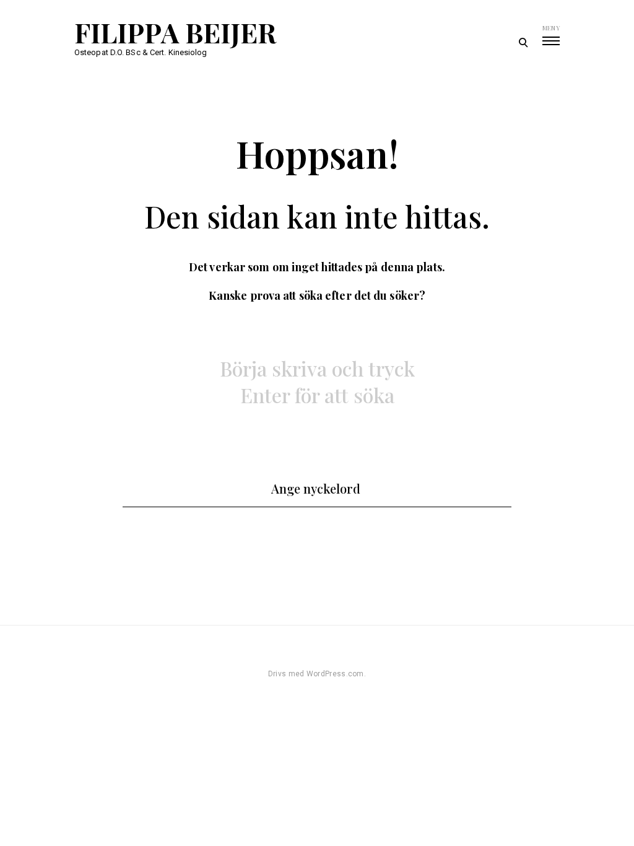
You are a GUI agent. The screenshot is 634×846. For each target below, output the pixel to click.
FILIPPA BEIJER (175, 32)
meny (551, 28)
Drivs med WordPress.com (316, 673)
